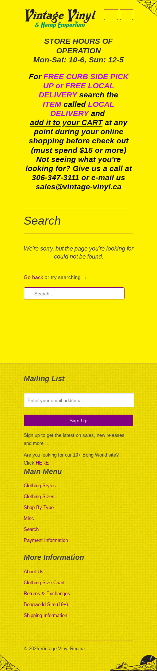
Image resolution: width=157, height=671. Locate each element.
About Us (33, 571)
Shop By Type (39, 507)
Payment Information (46, 540)
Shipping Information (45, 615)
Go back (33, 277)
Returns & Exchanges (47, 593)
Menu (111, 14)
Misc (29, 518)
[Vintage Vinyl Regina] (60, 19)
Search (31, 529)
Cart (126, 14)
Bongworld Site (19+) (46, 604)
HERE (42, 463)
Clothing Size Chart (44, 582)
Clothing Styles (40, 485)
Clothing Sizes (39, 496)
